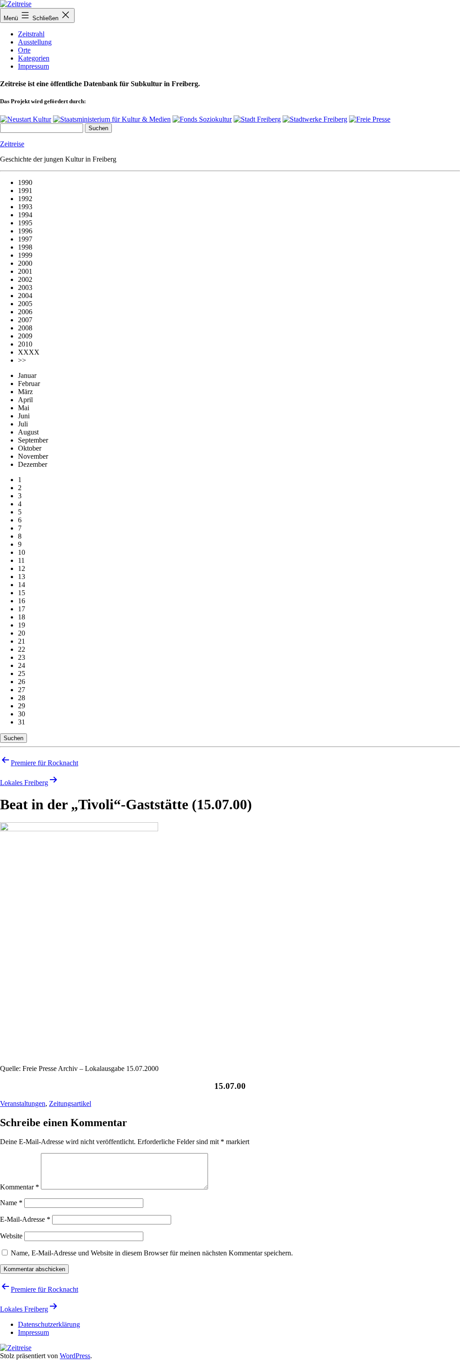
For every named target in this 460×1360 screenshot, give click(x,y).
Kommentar (19, 1187)
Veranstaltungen (22, 1103)
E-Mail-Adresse (25, 1219)
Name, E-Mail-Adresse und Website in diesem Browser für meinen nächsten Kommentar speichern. (152, 1253)
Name (11, 1202)
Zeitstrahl (31, 34)
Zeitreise (12, 144)
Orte (24, 50)
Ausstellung (35, 42)
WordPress (75, 1356)
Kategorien (33, 58)
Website (11, 1236)
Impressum (33, 66)
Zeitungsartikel (70, 1103)
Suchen (13, 738)
